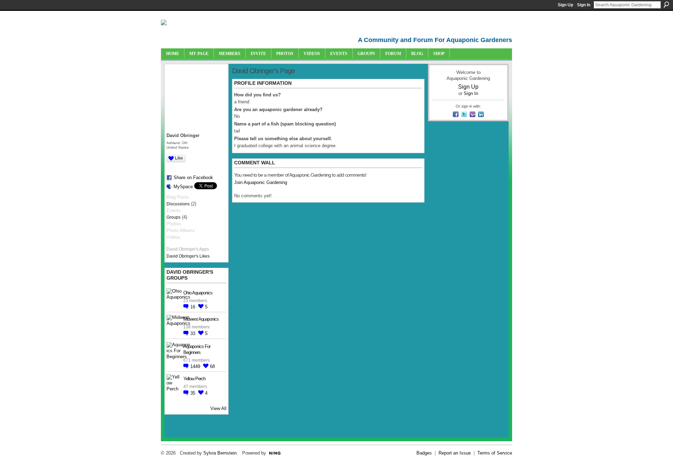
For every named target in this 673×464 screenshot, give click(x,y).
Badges (424, 453)
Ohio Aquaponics (197, 292)
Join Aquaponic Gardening (260, 182)
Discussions (178, 204)
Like (179, 158)
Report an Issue (455, 453)
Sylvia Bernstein (220, 453)
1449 (196, 366)
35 (193, 393)
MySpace (183, 186)
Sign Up (565, 4)
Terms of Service (494, 453)
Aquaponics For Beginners (196, 349)
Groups (173, 217)
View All (218, 408)
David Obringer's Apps (187, 249)
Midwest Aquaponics (201, 319)
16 (193, 306)
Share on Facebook (193, 177)
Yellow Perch (194, 378)
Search (666, 4)
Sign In (583, 4)
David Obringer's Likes (188, 256)
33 (193, 333)
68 (212, 366)
